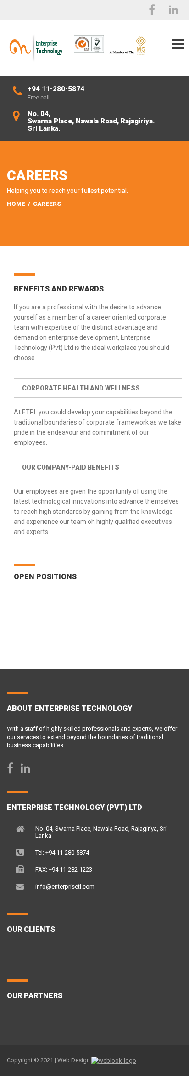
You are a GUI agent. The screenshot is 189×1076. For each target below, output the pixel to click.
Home (16, 203)
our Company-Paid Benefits (70, 467)
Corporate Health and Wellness (81, 388)
